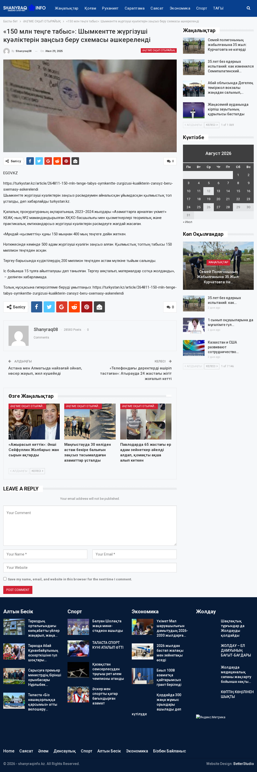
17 (188, 199)
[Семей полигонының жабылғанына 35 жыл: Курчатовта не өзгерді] (194, 46)
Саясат (157, 8)
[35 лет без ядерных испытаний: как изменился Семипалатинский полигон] (194, 67)
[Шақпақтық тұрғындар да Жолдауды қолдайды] (207, 627)
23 (248, 199)
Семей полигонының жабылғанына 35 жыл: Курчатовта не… (218, 276)
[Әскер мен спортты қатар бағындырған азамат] (78, 695)
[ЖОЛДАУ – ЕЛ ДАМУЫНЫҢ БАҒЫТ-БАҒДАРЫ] (207, 651)
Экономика (180, 8)
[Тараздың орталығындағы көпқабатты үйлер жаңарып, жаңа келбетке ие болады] (14, 627)
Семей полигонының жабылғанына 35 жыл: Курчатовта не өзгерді (227, 44)
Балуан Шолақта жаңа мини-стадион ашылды (107, 626)
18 (199, 199)
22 (238, 199)
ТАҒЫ (218, 8)
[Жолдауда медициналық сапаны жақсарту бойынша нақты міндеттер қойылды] (207, 673)
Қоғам (90, 8)
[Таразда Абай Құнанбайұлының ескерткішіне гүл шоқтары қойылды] (14, 651)
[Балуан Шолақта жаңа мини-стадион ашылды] (78, 627)
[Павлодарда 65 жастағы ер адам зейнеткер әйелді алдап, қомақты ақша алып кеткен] (146, 421)
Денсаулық (64, 751)
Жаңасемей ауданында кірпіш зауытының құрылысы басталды (228, 109)
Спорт (201, 8)
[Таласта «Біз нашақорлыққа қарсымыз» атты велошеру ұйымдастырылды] (14, 701)
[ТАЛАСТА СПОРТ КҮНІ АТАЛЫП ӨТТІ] (78, 648)
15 (238, 191)
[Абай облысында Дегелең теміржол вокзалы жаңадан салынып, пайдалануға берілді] (194, 89)
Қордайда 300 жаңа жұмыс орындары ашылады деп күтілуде (156, 704)
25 (199, 207)
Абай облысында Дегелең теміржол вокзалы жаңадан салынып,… (230, 87)
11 (199, 191)
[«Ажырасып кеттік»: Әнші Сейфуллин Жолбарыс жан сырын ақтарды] (34, 421)
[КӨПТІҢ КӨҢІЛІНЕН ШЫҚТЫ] (207, 698)
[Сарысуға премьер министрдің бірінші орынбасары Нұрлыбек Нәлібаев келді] (14, 676)
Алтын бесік (109, 751)
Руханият (110, 8)
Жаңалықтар (67, 8)
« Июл (187, 222)
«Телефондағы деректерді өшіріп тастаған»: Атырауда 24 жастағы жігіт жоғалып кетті (136, 373)
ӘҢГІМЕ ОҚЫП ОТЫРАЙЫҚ (158, 50)
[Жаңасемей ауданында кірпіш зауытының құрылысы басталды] (194, 110)
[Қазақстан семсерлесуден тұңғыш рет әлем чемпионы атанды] (78, 670)
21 (228, 199)
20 (218, 199)
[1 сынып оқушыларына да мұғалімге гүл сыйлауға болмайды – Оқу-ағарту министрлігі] (194, 326)
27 (218, 207)
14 (228, 191)
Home (8, 751)
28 (228, 207)
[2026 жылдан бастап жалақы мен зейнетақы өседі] (142, 651)
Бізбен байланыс (169, 751)
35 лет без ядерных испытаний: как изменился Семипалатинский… (231, 66)
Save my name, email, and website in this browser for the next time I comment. (70, 579)
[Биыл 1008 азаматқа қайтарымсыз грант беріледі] (142, 676)
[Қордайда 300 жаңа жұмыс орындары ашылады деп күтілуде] (142, 701)
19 (208, 199)
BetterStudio (243, 764)
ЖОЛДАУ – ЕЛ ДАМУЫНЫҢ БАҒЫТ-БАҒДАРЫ (236, 650)
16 (248, 191)
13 (218, 191)
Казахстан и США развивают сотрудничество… (223, 347)
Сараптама (135, 8)
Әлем (43, 751)
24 (188, 207)
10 (188, 191)
